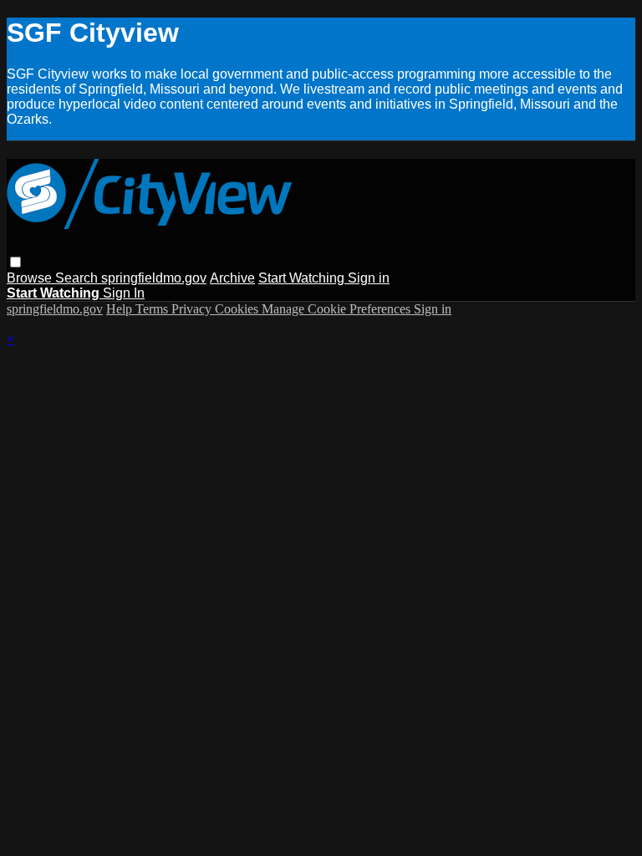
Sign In (124, 293)
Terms (153, 309)
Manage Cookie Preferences (338, 309)
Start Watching (303, 278)
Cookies (238, 309)
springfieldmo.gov (153, 278)
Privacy (193, 309)
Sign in (369, 278)
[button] (15, 262)
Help (120, 309)
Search (78, 278)
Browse (31, 278)
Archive (232, 278)
